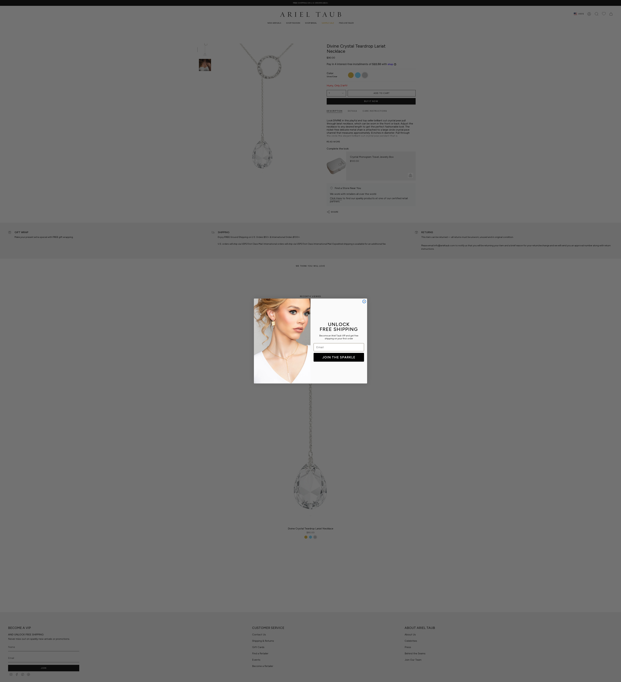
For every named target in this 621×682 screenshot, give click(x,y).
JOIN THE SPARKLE (338, 357)
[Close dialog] (364, 301)
